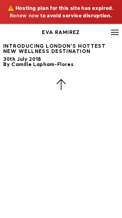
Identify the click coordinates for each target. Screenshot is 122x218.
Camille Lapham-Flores (42, 64)
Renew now (24, 15)
